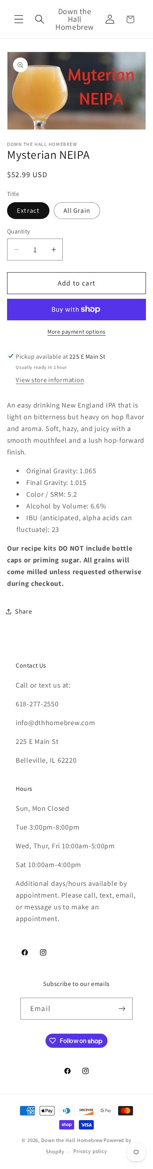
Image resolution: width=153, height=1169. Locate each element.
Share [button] (23, 611)
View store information (50, 379)
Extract (28, 210)
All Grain (77, 210)
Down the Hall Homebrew (71, 1140)
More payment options (76, 331)
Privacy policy (90, 1151)
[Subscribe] (121, 1009)
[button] (19, 19)
